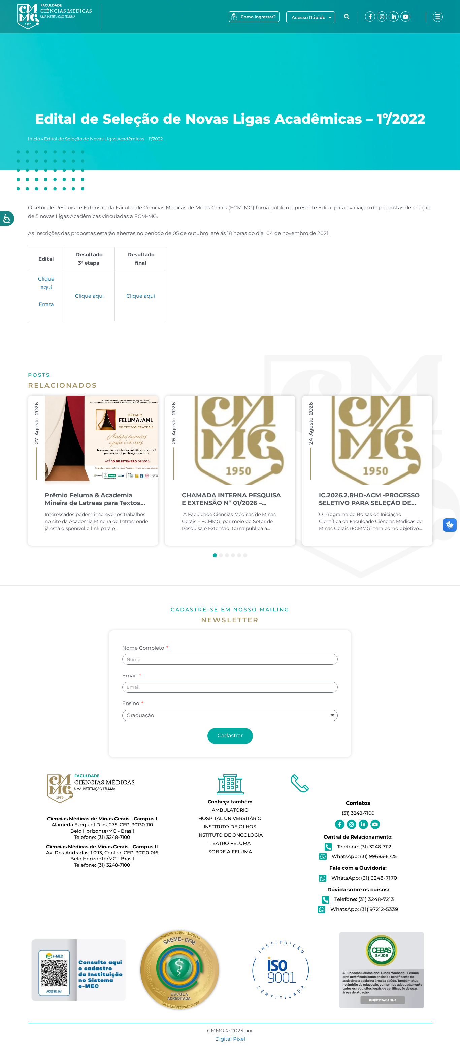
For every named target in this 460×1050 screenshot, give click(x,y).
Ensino (131, 703)
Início (34, 138)
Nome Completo (143, 648)
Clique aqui (89, 296)
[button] (346, 17)
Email (130, 675)
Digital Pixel (230, 1039)
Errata (46, 304)
